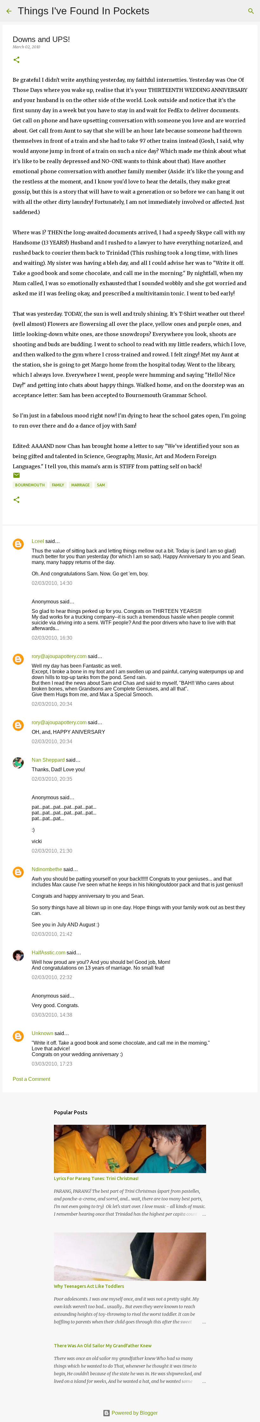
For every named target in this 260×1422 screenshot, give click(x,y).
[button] (16, 60)
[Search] (158, 11)
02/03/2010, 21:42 (52, 934)
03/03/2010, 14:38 (52, 1015)
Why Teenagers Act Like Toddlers (89, 1286)
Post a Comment (31, 1079)
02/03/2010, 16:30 (52, 638)
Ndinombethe (47, 869)
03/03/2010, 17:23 (52, 1064)
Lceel (38, 541)
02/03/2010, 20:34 (52, 704)
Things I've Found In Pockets (83, 11)
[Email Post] (16, 478)
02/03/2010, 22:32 (52, 977)
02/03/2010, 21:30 (52, 851)
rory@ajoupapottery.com (59, 656)
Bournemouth (30, 485)
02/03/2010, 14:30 (52, 583)
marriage (80, 485)
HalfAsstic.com (48, 952)
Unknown (42, 1033)
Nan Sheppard (48, 760)
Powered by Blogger (134, 1413)
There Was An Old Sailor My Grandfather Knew (103, 1345)
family (58, 485)
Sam (101, 485)
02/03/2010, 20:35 (52, 779)
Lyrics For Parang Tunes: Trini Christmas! (96, 1178)
